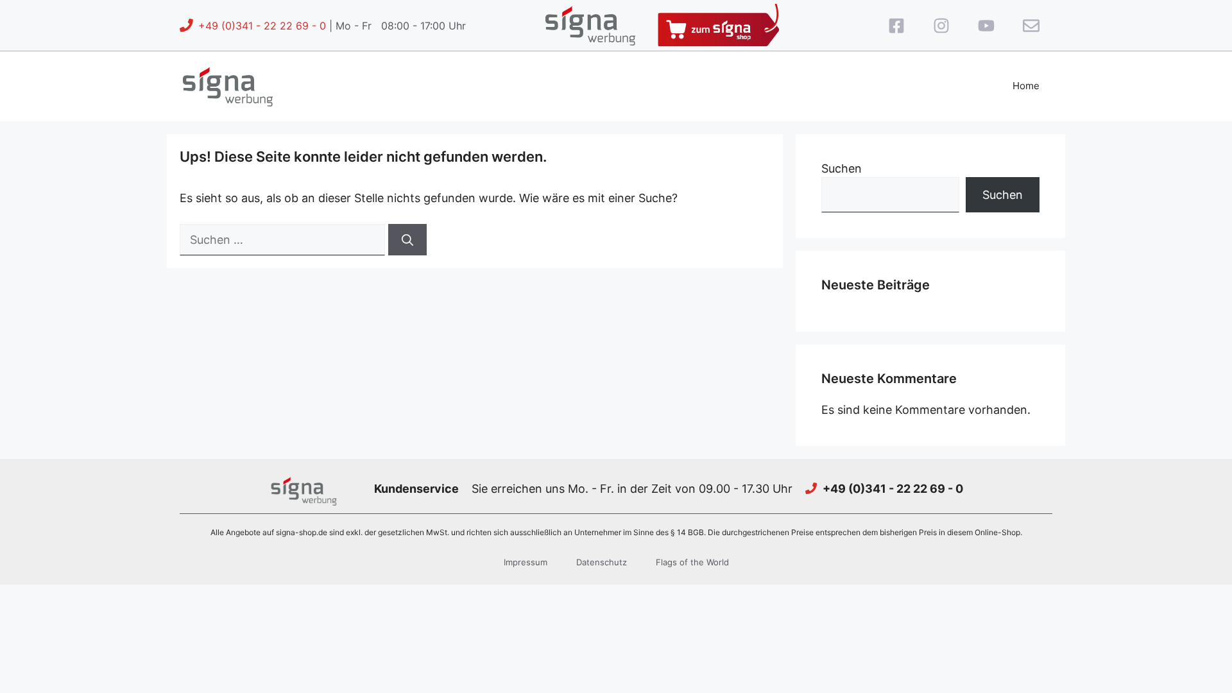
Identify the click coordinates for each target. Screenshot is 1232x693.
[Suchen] (407, 239)
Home (1026, 86)
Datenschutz (601, 562)
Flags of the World (692, 562)
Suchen (841, 168)
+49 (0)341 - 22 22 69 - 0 (262, 25)
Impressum (525, 562)
